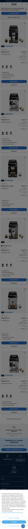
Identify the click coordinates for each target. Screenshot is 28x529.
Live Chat (23, 526)
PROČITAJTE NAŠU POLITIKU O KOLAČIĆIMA (12, 512)
